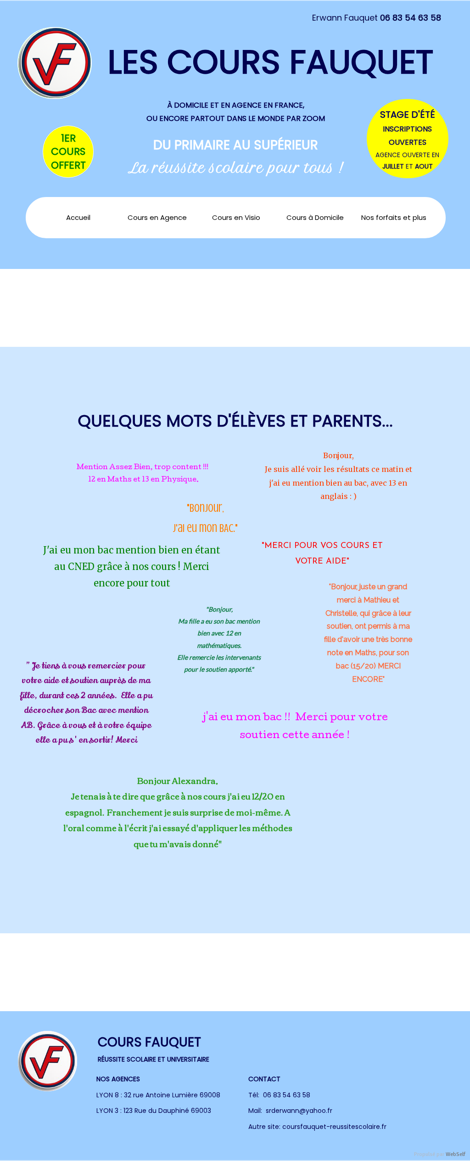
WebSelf (455, 1154)
